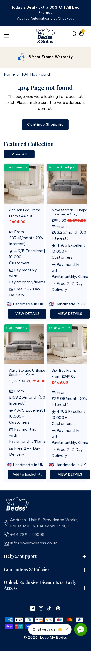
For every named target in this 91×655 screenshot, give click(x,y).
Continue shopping (45, 124)
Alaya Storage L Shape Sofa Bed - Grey (69, 212)
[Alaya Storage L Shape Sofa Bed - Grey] (67, 184)
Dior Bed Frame (64, 371)
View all (19, 154)
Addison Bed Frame (25, 210)
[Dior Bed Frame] (67, 344)
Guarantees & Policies (26, 569)
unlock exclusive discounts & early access (40, 585)
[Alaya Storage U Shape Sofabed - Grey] (24, 344)
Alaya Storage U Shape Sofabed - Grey (27, 373)
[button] (8, 36)
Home (9, 74)
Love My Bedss (53, 637)
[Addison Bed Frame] (24, 184)
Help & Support (20, 556)
